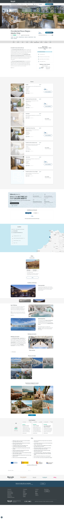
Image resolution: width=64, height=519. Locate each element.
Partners (24, 492)
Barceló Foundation (10, 492)
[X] (27, 501)
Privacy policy (41, 501)
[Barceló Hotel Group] (13, 1)
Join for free (15, 205)
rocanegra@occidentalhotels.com (18, 232)
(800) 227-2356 (46, 0)
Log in (12, 205)
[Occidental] (45, 477)
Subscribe (42, 483)
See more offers (32, 257)
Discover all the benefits (14, 203)
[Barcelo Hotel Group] (10, 501)
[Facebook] (25, 501)
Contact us (36, 495)
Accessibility (51, 501)
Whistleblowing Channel (11, 497)
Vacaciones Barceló (10, 493)
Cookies (44, 501)
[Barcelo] (34, 477)
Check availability (49, 4)
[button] (52, 0)
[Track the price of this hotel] (52, 35)
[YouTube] (29, 501)
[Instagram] (26, 501)
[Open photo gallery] (23, 84)
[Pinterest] (30, 501)
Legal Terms (47, 501)
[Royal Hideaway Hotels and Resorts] (23, 477)
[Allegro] (54, 477)
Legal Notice (36, 501)
